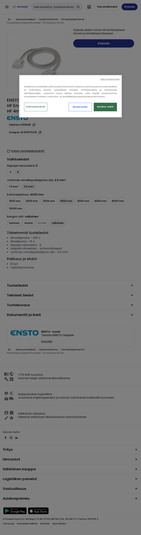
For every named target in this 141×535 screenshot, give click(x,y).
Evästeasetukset (35, 106)
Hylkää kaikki (80, 107)
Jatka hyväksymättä (110, 79)
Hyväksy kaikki (105, 106)
